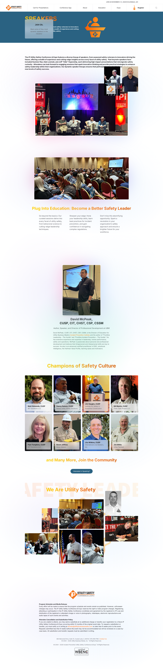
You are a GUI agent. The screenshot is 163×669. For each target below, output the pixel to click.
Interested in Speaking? (81, 471)
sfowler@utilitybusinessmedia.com (80, 626)
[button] (138, 8)
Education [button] (101, 8)
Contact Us (103, 639)
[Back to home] (13, 8)
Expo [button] (119, 8)
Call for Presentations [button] (40, 8)
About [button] (85, 8)
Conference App (65, 8)
